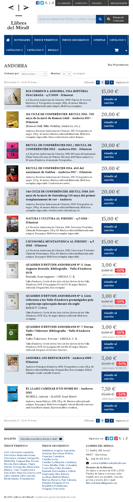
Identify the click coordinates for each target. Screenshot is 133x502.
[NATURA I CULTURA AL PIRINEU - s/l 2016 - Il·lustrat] (12, 224)
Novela (8, 463)
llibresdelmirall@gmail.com (101, 483)
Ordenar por (11, 73)
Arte (6, 452)
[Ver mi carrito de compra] (120, 50)
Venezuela (59, 488)
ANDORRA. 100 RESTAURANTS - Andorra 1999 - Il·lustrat (59, 360)
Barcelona (58, 453)
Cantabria (58, 456)
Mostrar (55, 73)
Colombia (71, 465)
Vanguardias (23, 461)
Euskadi (46, 471)
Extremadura (59, 471)
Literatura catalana (15, 458)
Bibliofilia (9, 461)
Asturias (47, 453)
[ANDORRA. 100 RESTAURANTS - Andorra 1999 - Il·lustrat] (12, 363)
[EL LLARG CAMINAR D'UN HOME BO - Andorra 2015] (12, 394)
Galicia (72, 471)
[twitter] (42, 3)
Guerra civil (34, 472)
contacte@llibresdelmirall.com (108, 463)
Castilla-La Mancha (53, 462)
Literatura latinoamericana (19, 455)
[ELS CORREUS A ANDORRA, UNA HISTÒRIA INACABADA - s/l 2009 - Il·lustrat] (12, 96)
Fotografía (19, 466)
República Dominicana (54, 485)
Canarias (47, 456)
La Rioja (46, 476)
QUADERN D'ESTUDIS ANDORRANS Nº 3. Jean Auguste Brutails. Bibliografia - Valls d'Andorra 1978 (58, 270)
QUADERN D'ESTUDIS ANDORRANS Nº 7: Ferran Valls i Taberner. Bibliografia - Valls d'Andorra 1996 (59, 332)
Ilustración (33, 466)
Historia (21, 472)
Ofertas (99, 40)
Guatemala (48, 474)
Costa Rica (48, 468)
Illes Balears (62, 474)
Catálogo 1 (118, 40)
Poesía (35, 461)
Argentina (69, 450)
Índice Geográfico (75, 40)
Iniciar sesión (119, 3)
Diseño (8, 466)
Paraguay (57, 482)
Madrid (56, 476)
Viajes (31, 463)
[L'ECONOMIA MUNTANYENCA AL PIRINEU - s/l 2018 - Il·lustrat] (12, 247)
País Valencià (68, 479)
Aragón (58, 450)
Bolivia (69, 453)
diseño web (69, 497)
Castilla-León (50, 459)
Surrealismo (20, 463)
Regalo (53, 50)
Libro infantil (11, 475)
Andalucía (47, 450)
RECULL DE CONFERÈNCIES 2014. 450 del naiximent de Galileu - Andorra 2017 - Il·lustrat (59, 170)
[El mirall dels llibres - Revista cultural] (49, 3)
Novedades (22, 40)
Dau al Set (10, 472)
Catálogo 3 (35, 50)
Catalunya (70, 462)
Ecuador (66, 468)
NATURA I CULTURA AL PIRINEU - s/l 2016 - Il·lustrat (57, 220)
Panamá (46, 482)
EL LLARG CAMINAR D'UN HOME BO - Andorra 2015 (59, 392)
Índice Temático (46, 40)
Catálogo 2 (14, 50)
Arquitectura (27, 469)
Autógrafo (33, 458)
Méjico (65, 476)
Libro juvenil (27, 475)
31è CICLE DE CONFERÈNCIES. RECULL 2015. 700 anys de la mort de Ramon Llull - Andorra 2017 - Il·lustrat (60, 120)
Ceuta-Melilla (50, 465)
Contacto (81, 3)
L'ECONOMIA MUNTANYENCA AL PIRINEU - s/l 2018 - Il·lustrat (60, 243)
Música (8, 469)
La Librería (64, 3)
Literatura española (21, 452)
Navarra (55, 479)
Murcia (46, 479)
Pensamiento (27, 478)
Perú (66, 482)
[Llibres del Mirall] (18, 18)
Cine (16, 469)
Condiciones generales (47, 497)
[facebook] (37, 3)
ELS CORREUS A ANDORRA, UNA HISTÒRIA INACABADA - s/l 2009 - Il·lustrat (57, 93)
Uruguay (47, 488)
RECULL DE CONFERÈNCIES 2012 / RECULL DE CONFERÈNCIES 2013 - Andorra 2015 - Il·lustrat (59, 147)
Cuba (58, 468)
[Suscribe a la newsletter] (60, 438)
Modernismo (11, 478)
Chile (62, 465)
